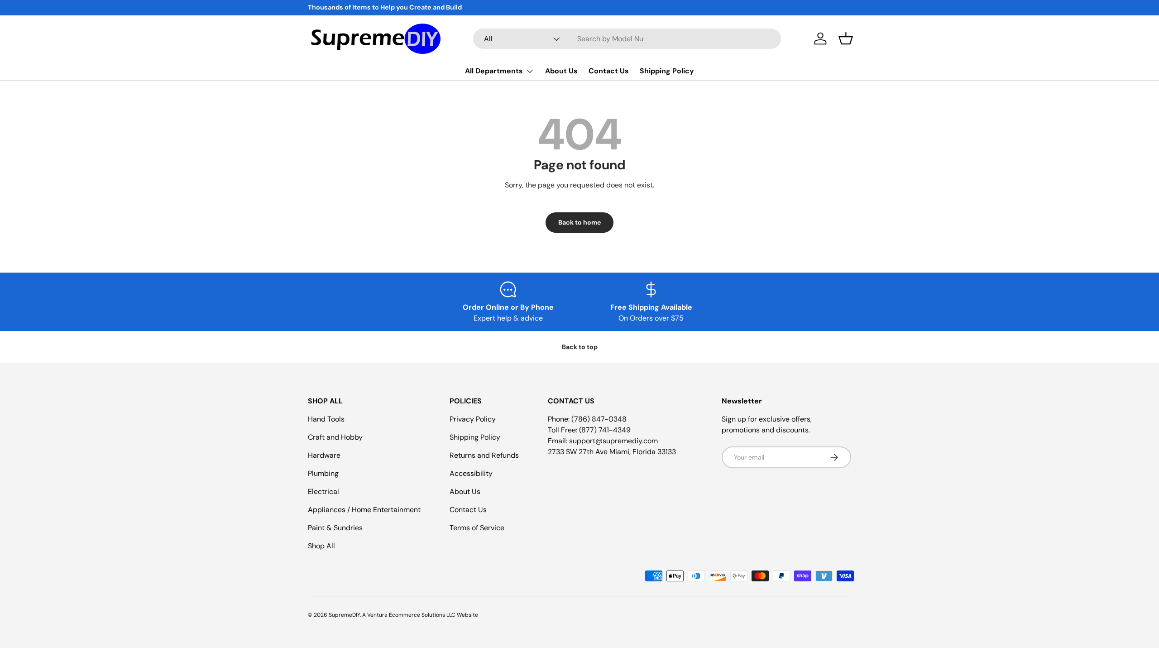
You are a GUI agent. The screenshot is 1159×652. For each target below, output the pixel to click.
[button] (846, 38)
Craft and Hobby (335, 437)
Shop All (321, 546)
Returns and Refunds (484, 455)
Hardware (324, 455)
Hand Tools (326, 419)
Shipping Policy (667, 71)
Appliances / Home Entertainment (364, 509)
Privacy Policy (473, 419)
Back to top (580, 347)
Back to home (579, 222)
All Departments (494, 71)
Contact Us (609, 71)
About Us (561, 71)
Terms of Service (477, 527)
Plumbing (323, 473)
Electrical (323, 491)
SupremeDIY (344, 614)
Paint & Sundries (335, 527)
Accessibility (471, 473)
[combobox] (627, 39)
